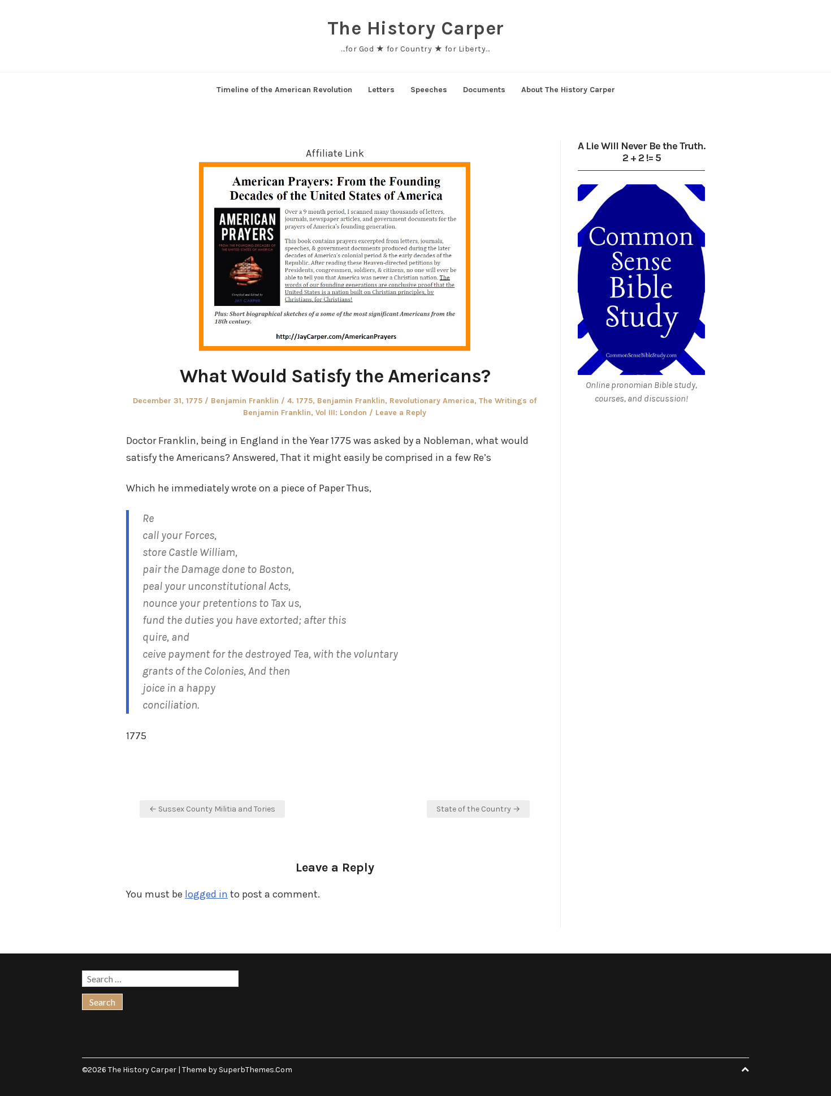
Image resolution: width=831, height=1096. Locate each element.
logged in (206, 894)
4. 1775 (300, 400)
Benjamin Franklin (245, 400)
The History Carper (415, 28)
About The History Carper (568, 89)
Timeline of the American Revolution (284, 89)
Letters (381, 89)
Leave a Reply (400, 412)
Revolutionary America (431, 400)
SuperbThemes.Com (255, 1070)
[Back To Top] (745, 1070)
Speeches (428, 89)
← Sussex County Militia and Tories (212, 809)
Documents (484, 89)
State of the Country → (478, 809)
